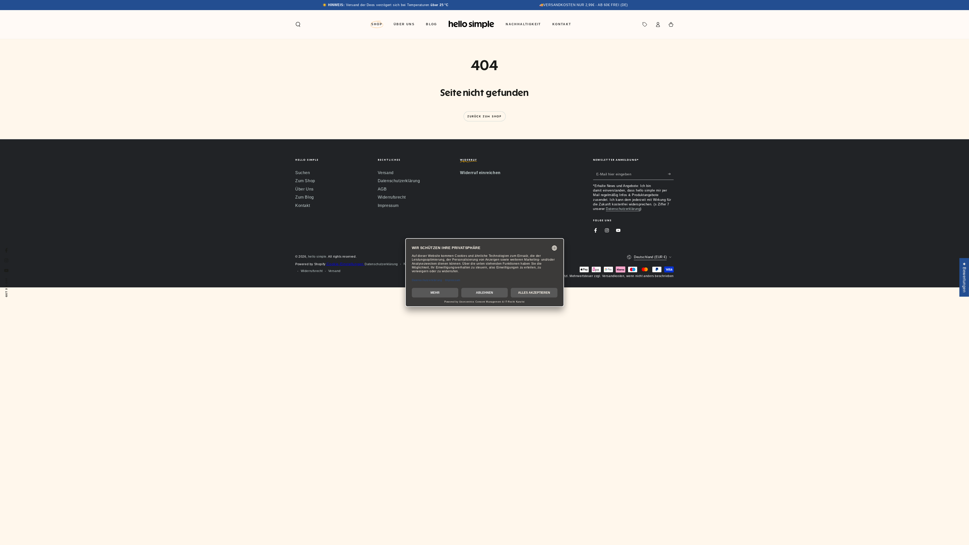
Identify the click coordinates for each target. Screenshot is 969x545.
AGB (382, 189)
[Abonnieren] (671, 174)
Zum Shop (305, 181)
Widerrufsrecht (392, 197)
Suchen (302, 173)
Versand (386, 173)
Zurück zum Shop (484, 116)
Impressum (388, 205)
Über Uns (304, 189)
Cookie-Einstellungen (345, 264)
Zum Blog (304, 197)
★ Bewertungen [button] (964, 277)
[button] (298, 24)
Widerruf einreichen (480, 173)
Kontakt (302, 205)
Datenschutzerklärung (399, 181)
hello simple (317, 256)
